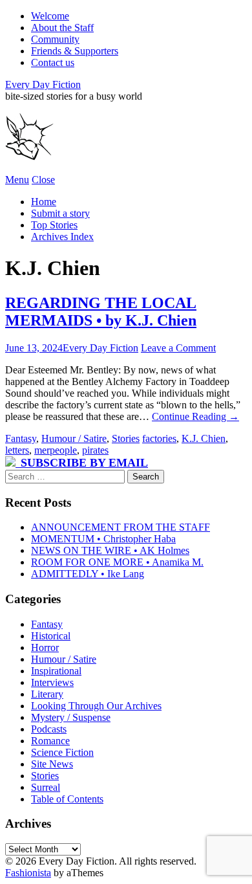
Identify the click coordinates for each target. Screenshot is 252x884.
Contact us (52, 62)
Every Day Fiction (43, 84)
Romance (50, 740)
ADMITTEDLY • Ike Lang (87, 573)
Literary (47, 694)
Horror (45, 647)
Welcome (50, 15)
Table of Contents (67, 798)
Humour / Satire (74, 438)
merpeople (55, 450)
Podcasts (49, 729)
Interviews (52, 682)
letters (17, 450)
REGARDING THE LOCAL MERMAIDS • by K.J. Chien (100, 311)
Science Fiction (62, 752)
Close (43, 179)
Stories (126, 438)
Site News (52, 763)
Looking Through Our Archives (96, 705)
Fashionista (28, 872)
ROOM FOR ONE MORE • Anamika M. (117, 562)
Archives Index (62, 236)
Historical (50, 635)
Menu (17, 179)
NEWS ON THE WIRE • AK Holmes (110, 550)
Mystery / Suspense (70, 717)
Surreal (45, 787)
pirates (95, 450)
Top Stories (54, 224)
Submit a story (60, 213)
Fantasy (20, 438)
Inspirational (56, 670)
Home (43, 201)
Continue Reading (195, 416)
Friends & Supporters (74, 50)
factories (159, 438)
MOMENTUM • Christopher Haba (103, 538)
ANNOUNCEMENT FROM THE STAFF (120, 527)
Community (55, 39)
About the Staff (62, 27)
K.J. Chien (204, 438)
